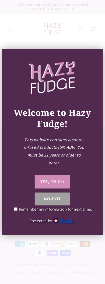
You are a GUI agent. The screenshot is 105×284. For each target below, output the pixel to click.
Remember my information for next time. (55, 209)
